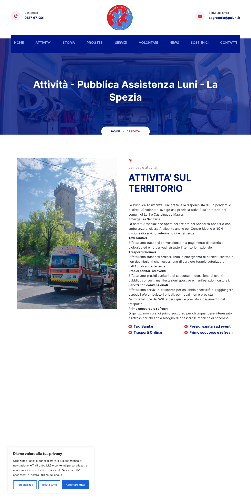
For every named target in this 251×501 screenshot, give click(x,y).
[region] (51, 470)
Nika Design (205, 471)
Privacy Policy (143, 471)
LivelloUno (184, 471)
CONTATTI (228, 43)
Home (116, 131)
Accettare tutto (75, 484)
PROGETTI (95, 43)
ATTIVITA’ (43, 43)
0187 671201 (35, 18)
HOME (19, 43)
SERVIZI (121, 43)
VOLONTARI (148, 43)
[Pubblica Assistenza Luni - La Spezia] (120, 17)
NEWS (174, 43)
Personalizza (25, 484)
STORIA (69, 43)
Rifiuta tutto (49, 484)
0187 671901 (31, 429)
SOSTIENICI (199, 43)
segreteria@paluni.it (224, 18)
